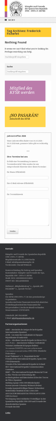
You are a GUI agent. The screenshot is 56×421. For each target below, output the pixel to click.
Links (7, 413)
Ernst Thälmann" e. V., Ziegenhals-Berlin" (22, 356)
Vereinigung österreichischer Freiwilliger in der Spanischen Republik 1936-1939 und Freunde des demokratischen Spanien (25, 401)
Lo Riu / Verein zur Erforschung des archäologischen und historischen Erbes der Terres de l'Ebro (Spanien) (26, 377)
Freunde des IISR (12, 407)
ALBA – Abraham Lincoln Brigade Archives (23, 340)
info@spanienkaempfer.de (23, 318)
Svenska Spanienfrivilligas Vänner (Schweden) (24, 388)
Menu (11, 20)
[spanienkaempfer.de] (28, 8)
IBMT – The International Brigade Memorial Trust (26, 372)
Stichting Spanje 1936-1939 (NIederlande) (22, 383)
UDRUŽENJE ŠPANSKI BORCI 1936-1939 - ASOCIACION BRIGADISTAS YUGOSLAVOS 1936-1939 (25, 393)
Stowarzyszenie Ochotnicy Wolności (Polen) (23, 385)
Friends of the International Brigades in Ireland (25, 364)
